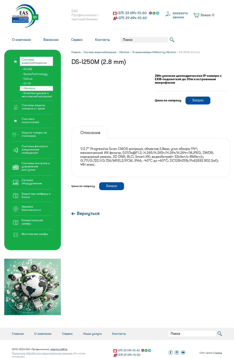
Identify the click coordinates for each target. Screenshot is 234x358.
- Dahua (27, 78)
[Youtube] (183, 352)
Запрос (198, 100)
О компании (21, 40)
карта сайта (59, 349)
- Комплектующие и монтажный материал (37, 94)
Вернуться (88, 213)
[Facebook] (171, 352)
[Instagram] (177, 352)
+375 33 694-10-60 (131, 13)
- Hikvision (28, 88)
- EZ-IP (26, 83)
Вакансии (51, 40)
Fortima (218, 353)
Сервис (77, 40)
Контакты (102, 40)
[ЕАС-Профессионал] (36, 16)
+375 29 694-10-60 (132, 18)
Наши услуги (92, 333)
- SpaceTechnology (34, 74)
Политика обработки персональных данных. (42, 353)
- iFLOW (27, 69)
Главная (18, 333)
